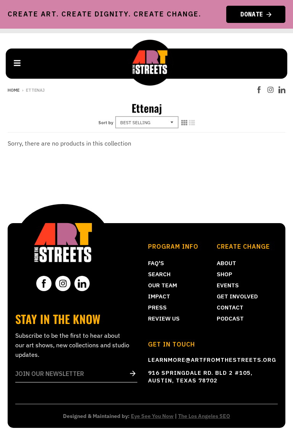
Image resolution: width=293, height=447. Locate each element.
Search (159, 274)
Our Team (162, 285)
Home (13, 90)
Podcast (230, 318)
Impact (159, 296)
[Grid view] (184, 123)
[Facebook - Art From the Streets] (259, 89)
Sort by (105, 122)
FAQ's (156, 263)
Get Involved (237, 296)
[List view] (192, 123)
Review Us (164, 318)
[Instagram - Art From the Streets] (270, 89)
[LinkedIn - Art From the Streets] (282, 89)
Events (228, 285)
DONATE (251, 14)
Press (157, 307)
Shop (224, 274)
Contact (230, 307)
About (226, 263)
